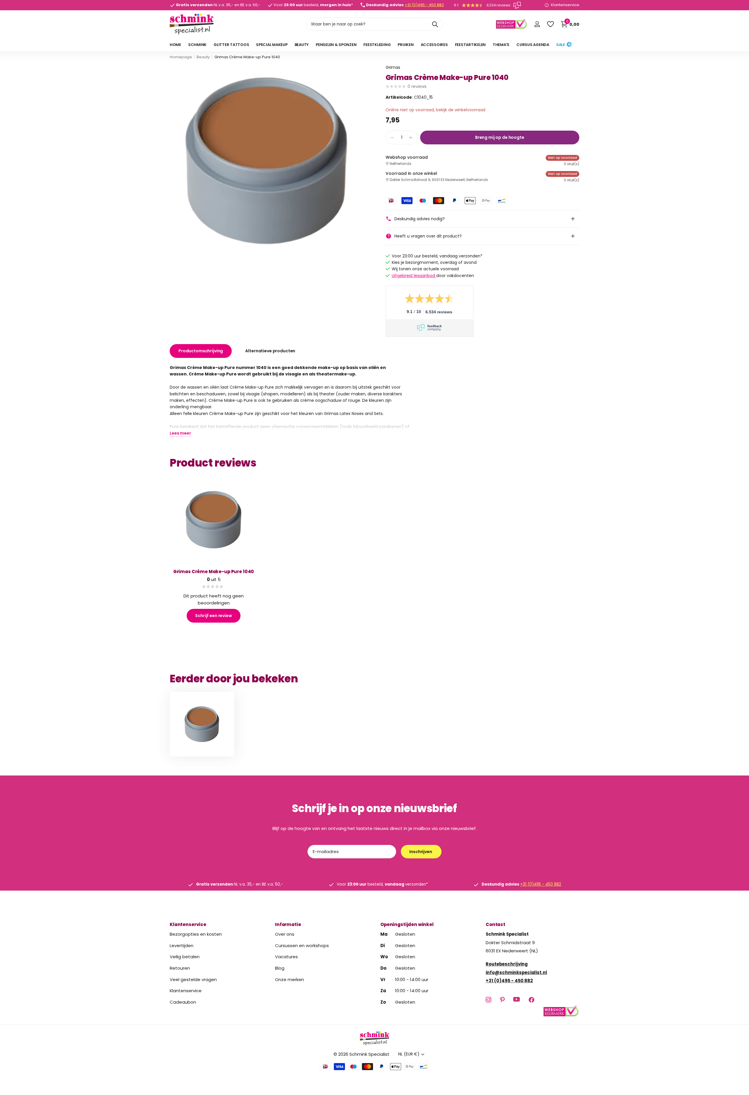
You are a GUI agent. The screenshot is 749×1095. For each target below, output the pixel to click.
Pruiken (405, 44)
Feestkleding (377, 44)
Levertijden (181, 945)
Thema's (501, 44)
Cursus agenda (532, 44)
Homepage (181, 57)
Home (175, 44)
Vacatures (286, 957)
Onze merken (289, 979)
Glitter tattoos (231, 44)
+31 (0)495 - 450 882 (424, 5)
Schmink (197, 44)
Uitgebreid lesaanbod (414, 276)
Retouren (180, 968)
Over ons (284, 934)
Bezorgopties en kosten (196, 934)
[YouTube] (516, 999)
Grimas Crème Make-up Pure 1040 (213, 571)
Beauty (302, 44)
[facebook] (531, 999)
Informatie (288, 924)
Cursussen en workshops (302, 945)
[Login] (537, 24)
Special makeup (271, 44)
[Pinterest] (502, 999)
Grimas (393, 67)
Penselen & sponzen (336, 44)
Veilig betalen (185, 957)
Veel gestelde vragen (193, 979)
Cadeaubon (183, 1002)
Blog (279, 968)
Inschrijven (421, 852)
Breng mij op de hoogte (499, 137)
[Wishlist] (550, 24)
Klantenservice (188, 924)
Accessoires (434, 44)
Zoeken (435, 24)
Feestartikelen (470, 44)
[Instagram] (488, 999)
